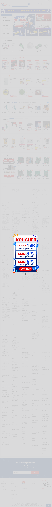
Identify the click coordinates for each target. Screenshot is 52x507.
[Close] (26, 274)
